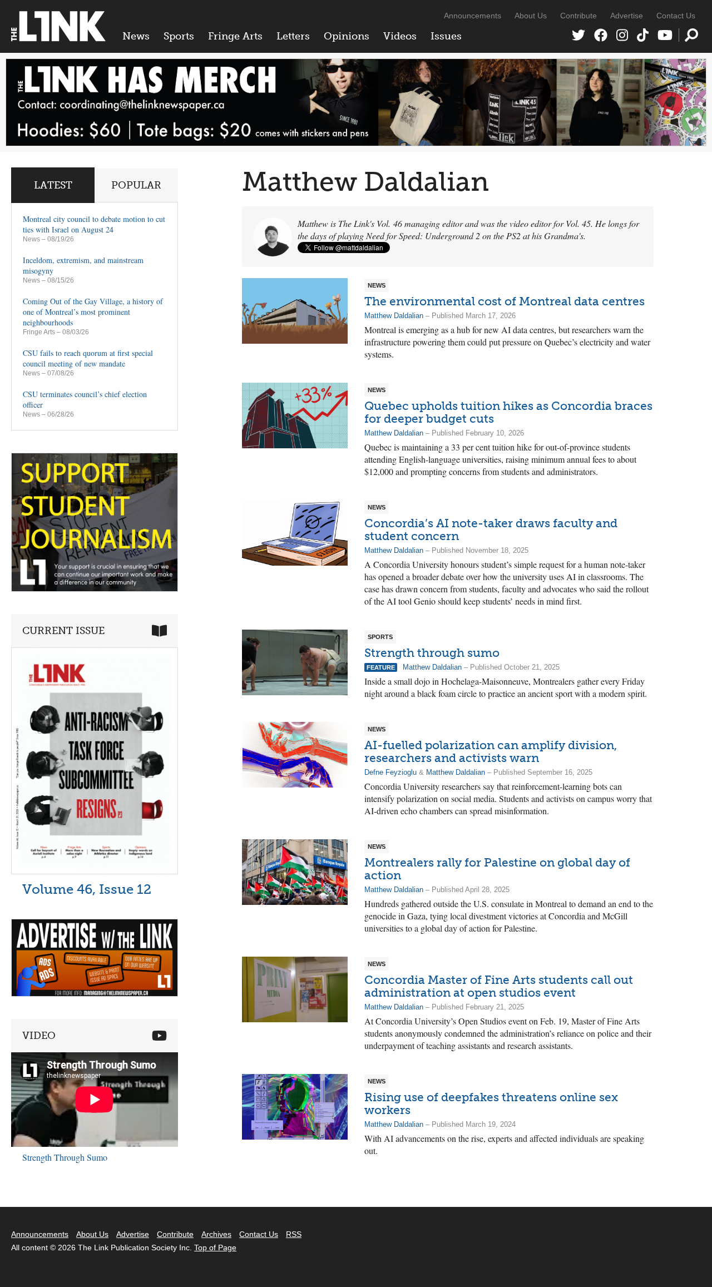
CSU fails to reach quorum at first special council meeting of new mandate (88, 358)
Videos (400, 36)
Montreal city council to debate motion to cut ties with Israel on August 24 (94, 224)
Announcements (472, 15)
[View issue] (94, 871)
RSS (293, 1234)
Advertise (626, 15)
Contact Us (675, 15)
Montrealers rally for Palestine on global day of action (497, 868)
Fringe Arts (235, 36)
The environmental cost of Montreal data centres (504, 301)
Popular (136, 185)
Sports (179, 36)
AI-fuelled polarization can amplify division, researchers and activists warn (490, 751)
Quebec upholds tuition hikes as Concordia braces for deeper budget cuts (508, 412)
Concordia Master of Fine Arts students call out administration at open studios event (498, 986)
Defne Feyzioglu (390, 772)
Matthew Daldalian (393, 315)
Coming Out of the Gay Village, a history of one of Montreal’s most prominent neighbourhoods (93, 312)
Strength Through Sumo (64, 1157)
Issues (446, 36)
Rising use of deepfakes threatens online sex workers (491, 1103)
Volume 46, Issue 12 (86, 889)
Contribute (578, 15)
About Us (531, 15)
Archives (216, 1234)
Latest (53, 185)
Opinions (346, 36)
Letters (293, 36)
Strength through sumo (432, 653)
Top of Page (215, 1247)
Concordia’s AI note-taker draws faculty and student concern (490, 529)
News (136, 36)
